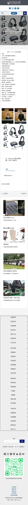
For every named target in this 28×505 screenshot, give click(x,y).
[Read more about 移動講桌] (14, 234)
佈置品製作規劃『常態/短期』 (12, 298)
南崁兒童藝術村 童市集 (10, 271)
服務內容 (14, 489)
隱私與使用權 (14, 495)
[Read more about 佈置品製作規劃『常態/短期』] (14, 288)
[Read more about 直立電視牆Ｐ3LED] (14, 207)
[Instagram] (13, 8)
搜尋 (14, 438)
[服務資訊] (18, 8)
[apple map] (17, 454)
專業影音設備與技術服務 (16, 31)
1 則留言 (16, 33)
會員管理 (14, 493)
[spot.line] (20, 454)
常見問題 (14, 487)
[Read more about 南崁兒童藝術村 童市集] (14, 261)
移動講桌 (6, 244)
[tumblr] (15, 8)
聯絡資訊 (14, 491)
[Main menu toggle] (25, 13)
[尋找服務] (23, 454)
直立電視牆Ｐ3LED (8, 217)
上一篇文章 (4, 193)
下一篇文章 (23, 193)
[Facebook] (10, 8)
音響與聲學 (6, 31)
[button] (2, 13)
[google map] (14, 454)
